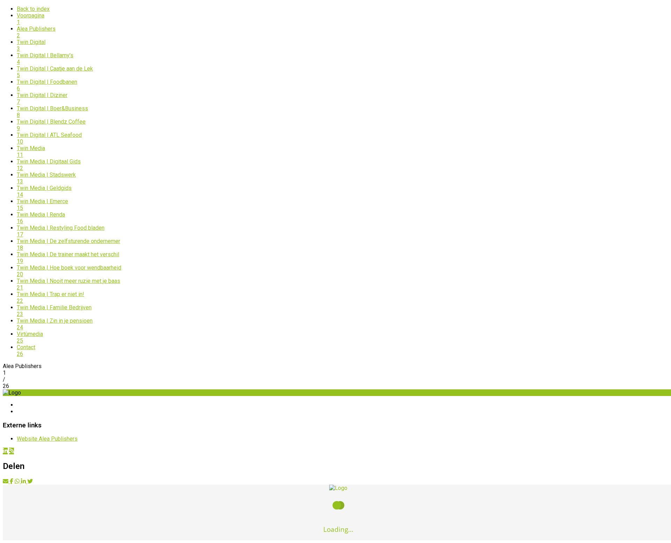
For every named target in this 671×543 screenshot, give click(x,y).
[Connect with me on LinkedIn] (5, 451)
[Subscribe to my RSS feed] (11, 451)
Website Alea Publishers (47, 438)
